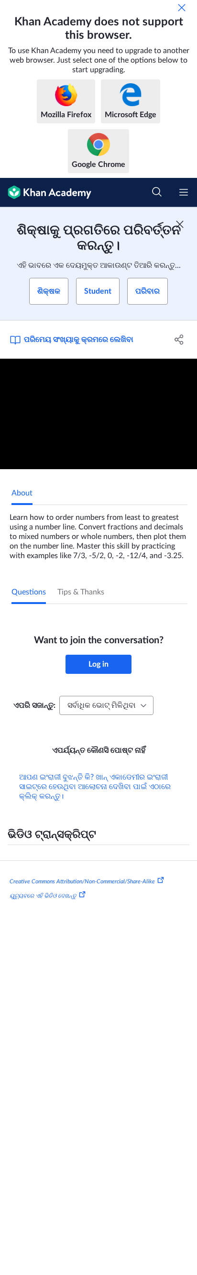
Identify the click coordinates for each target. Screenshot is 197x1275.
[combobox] (106, 705)
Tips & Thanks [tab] (80, 592)
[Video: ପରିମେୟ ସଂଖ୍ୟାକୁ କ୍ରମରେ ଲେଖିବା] (98, 414)
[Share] (179, 339)
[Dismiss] (181, 7)
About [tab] (22, 493)
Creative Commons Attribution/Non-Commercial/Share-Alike (82, 881)
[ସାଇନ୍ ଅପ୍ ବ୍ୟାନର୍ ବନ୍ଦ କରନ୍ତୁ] (179, 224)
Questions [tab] (28, 592)
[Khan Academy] (45, 192)
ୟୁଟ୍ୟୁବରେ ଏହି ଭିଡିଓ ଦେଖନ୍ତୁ (43, 896)
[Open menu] (183, 192)
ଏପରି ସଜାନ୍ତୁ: (34, 705)
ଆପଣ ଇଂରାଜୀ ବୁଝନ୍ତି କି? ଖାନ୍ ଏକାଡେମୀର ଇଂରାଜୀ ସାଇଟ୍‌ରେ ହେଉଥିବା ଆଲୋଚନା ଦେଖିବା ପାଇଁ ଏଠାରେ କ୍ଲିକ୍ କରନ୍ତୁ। (95, 786)
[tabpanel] (98, 533)
